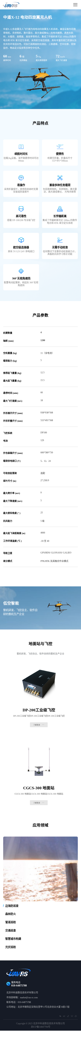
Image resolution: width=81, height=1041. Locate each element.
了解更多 (36, 725)
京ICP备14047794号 (40, 1027)
